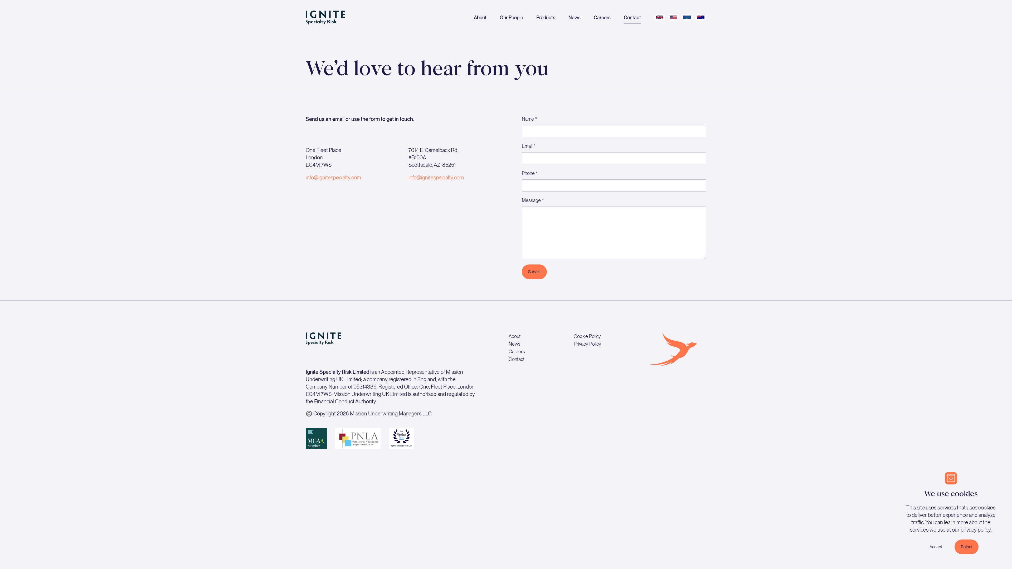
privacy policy (976, 530)
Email (529, 146)
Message (533, 200)
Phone (530, 173)
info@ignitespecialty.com (333, 177)
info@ (414, 177)
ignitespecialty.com (442, 177)
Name (529, 119)
